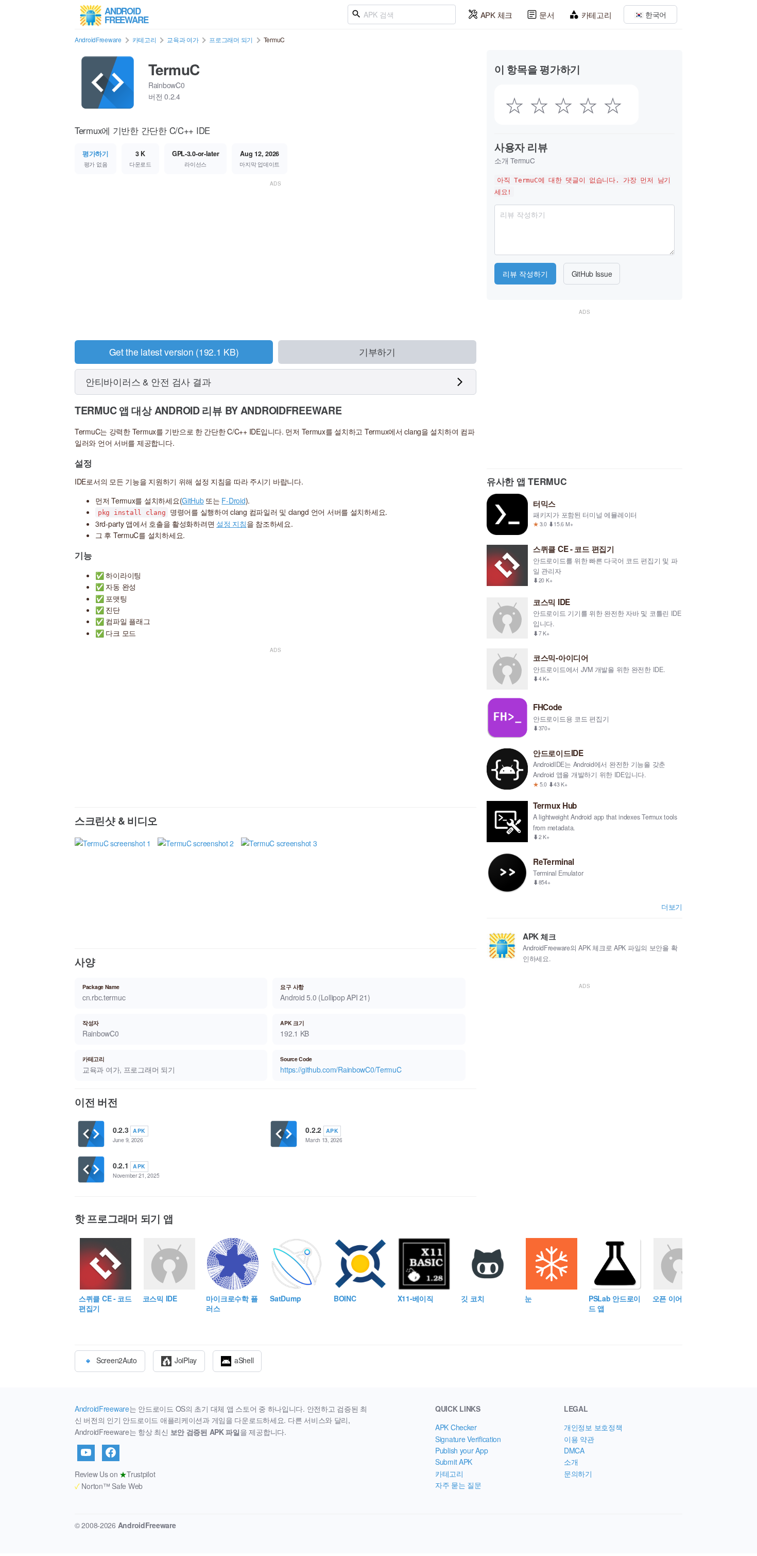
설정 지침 (231, 523)
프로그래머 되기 (231, 39)
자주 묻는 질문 (458, 1485)
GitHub (192, 500)
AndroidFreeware (98, 39)
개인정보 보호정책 (593, 1427)
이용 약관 (579, 1439)
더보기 (671, 906)
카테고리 (596, 14)
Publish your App (461, 1450)
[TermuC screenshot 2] (196, 884)
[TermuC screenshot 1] (113, 884)
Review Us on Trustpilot (115, 1474)
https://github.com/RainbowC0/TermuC (340, 1069)
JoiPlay (186, 1360)
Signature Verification (468, 1439)
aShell (243, 1360)
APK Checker (456, 1427)
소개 (571, 1462)
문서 (546, 14)
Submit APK (453, 1462)
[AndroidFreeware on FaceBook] (110, 1453)
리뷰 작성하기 (525, 274)
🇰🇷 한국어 (650, 14)
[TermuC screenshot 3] (279, 884)
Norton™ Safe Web (109, 1486)
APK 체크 (496, 14)
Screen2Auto (116, 1360)
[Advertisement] (275, 261)
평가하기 (95, 153)
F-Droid (233, 500)
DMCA (574, 1450)
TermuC (173, 69)
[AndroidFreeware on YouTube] (86, 1453)
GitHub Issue (592, 274)
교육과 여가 (182, 39)
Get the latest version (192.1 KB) (174, 351)
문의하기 (578, 1473)
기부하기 (377, 351)
